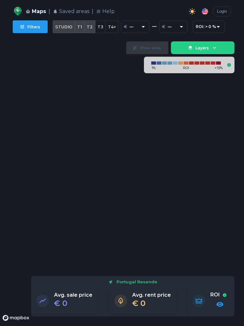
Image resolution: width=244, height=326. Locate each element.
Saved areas (74, 11)
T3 (100, 26)
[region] (122, 180)
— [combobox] (131, 26)
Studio (63, 26)
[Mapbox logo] (16, 318)
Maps (39, 11)
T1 (79, 26)
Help (108, 11)
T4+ (112, 26)
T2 (90, 26)
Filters (33, 27)
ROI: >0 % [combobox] (206, 26)
